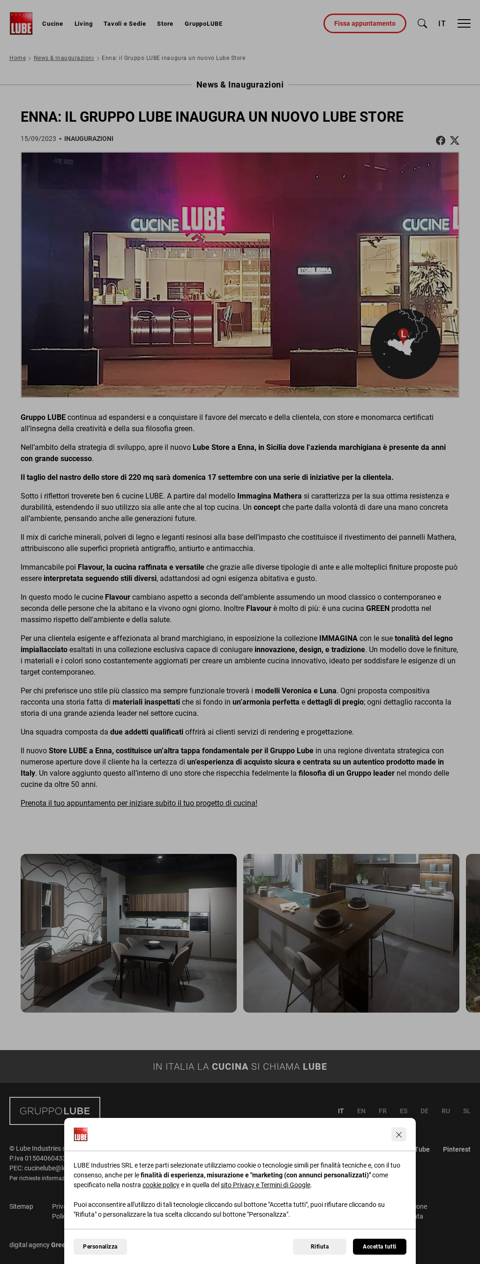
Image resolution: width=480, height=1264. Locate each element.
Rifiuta (320, 1246)
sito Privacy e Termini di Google (265, 1185)
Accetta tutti (379, 1246)
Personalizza (100, 1246)
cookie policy (161, 1185)
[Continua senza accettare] (398, 1134)
